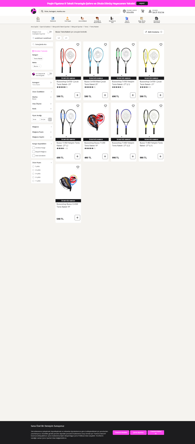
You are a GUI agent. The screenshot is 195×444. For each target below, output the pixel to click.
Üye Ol (154, 12)
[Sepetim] (143, 11)
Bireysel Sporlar (77, 27)
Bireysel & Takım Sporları (61, 27)
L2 (59, 38)
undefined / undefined (43, 38)
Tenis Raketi (94, 27)
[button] (66, 75)
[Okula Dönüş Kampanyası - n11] (97, 3)
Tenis (86, 27)
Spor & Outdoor (45, 27)
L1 (66, 38)
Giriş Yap (161, 12)
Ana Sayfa (34, 27)
